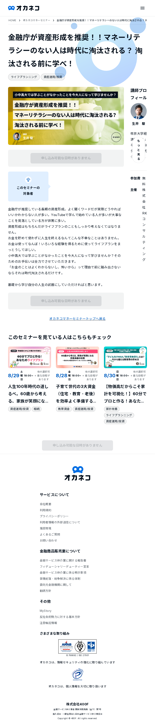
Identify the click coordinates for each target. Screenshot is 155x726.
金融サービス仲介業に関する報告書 (63, 560)
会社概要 (45, 504)
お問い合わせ (48, 540)
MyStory (46, 610)
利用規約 (45, 510)
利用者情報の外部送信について (60, 522)
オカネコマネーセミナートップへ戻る (77, 319)
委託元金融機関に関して (56, 584)
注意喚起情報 (48, 623)
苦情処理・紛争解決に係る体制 (60, 578)
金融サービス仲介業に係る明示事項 (63, 572)
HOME (12, 20)
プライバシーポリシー (54, 516)
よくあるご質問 (50, 534)
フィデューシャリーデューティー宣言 (64, 566)
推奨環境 (45, 528)
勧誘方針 (45, 590)
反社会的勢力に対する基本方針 (60, 617)
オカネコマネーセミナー (36, 20)
